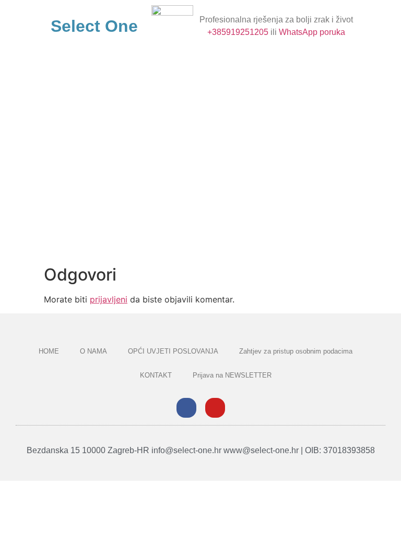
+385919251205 (237, 32)
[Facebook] (186, 408)
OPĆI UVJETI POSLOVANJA (173, 351)
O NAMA (93, 351)
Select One (94, 26)
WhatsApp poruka (312, 32)
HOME (49, 351)
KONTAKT (156, 375)
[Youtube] (215, 408)
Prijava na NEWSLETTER (232, 375)
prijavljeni (108, 299)
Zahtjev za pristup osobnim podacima (295, 351)
